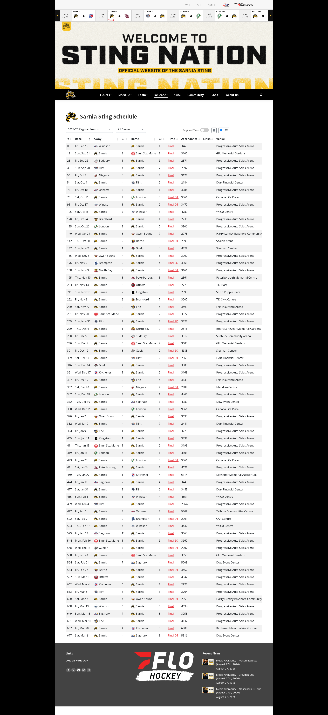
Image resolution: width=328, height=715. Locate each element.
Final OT (173, 197)
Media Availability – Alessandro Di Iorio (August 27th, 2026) (238, 690)
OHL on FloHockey (77, 660)
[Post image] (208, 662)
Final (171, 146)
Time (171, 139)
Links (206, 139)
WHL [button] (188, 4)
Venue (220, 139)
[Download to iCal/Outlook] (214, 130)
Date (78, 139)
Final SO (173, 263)
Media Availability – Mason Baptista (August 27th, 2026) (236, 662)
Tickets (111, 20)
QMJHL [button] (212, 4)
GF (123, 139)
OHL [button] (199, 4)
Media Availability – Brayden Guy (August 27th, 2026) (235, 676)
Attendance (189, 139)
